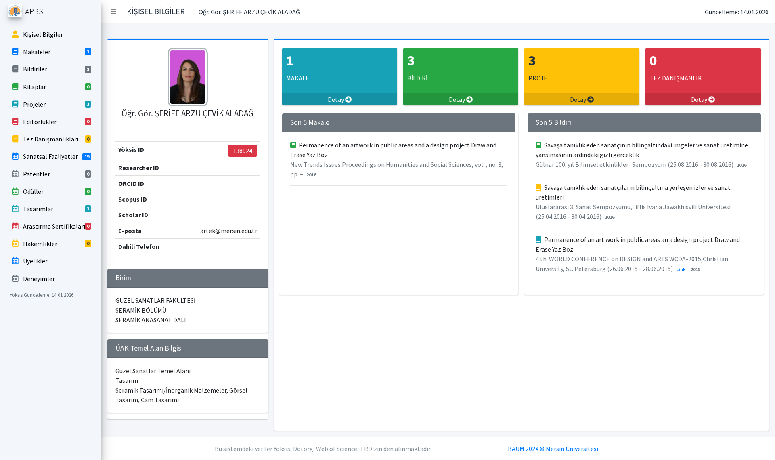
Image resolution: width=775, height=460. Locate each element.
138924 (242, 151)
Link (681, 269)
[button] (113, 11)
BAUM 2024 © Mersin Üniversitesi (553, 449)
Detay (336, 99)
